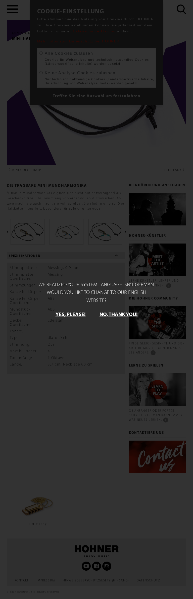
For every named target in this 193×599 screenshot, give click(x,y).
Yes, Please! (71, 314)
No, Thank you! (119, 314)
